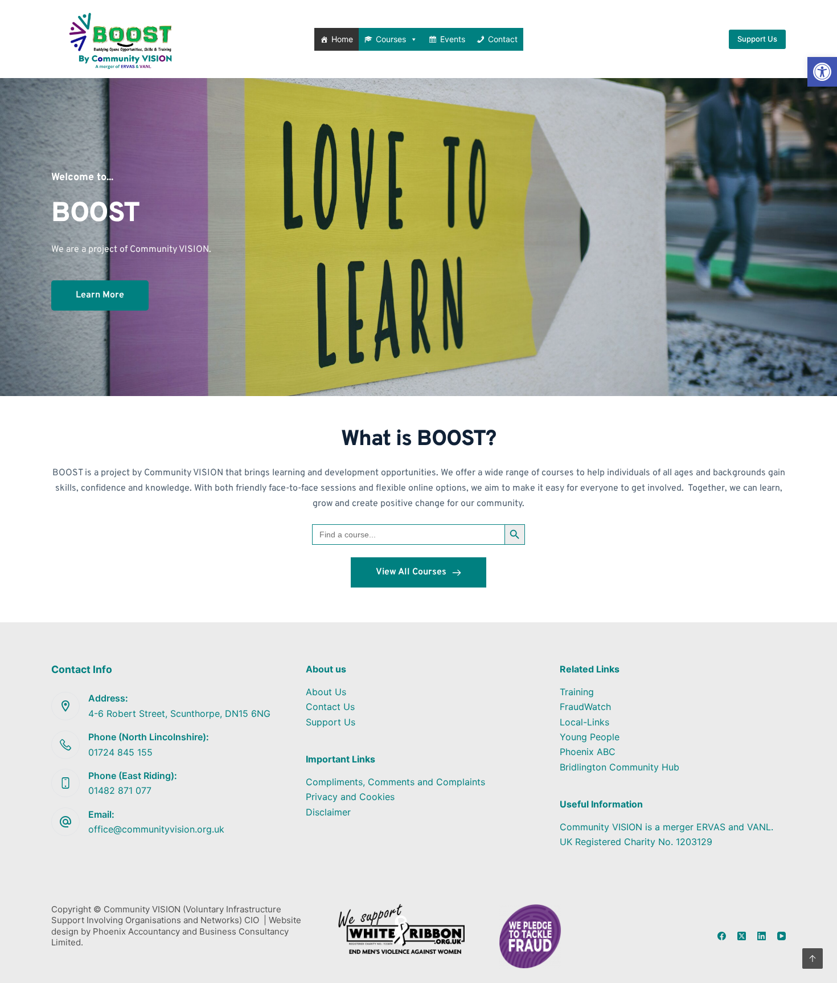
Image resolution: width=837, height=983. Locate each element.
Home (342, 39)
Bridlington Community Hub (619, 767)
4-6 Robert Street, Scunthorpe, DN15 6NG (179, 713)
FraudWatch (585, 706)
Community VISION (169, 249)
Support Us (757, 38)
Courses (391, 39)
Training (577, 692)
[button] (822, 72)
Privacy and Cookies (350, 796)
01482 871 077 (119, 790)
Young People (589, 737)
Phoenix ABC (588, 751)
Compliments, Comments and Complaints (395, 782)
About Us (326, 692)
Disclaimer (328, 812)
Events (452, 39)
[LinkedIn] (761, 936)
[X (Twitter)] (741, 936)
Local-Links (584, 722)
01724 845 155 (120, 752)
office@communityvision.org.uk (156, 829)
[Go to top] (812, 958)
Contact (503, 39)
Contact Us (330, 706)
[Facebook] (721, 936)
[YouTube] (781, 936)
